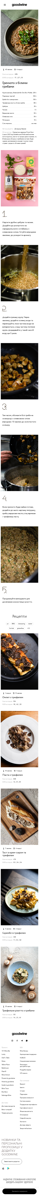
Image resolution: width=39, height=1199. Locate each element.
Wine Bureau (24, 1051)
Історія (22, 1091)
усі (7, 624)
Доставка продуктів (8, 1106)
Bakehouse (5, 1068)
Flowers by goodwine (8, 1078)
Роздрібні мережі (25, 1070)
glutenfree (20, 628)
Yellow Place (6, 1065)
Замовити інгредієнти (19, 1191)
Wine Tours (5, 1089)
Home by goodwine (8, 1082)
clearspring (21, 624)
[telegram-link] (22, 1040)
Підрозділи (23, 1094)
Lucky (3, 1054)
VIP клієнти (23, 1073)
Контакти (23, 1122)
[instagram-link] (12, 1040)
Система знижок (25, 1101)
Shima (3, 1061)
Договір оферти (25, 1125)
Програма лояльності (27, 1098)
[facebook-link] (17, 1040)
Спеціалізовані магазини (28, 1061)
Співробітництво (25, 1118)
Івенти (22, 1088)
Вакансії (22, 1084)
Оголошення (24, 1115)
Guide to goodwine (8, 1085)
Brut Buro (5, 1092)
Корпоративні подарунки (28, 1054)
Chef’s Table (5, 1058)
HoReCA (22, 1058)
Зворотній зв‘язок (26, 1129)
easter (30, 624)
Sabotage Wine (6, 1095)
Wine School (6, 1075)
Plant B (4, 1071)
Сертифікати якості (26, 1108)
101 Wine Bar (6, 1051)
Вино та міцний (7, 1110)
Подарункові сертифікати (28, 1105)
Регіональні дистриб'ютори (25, 1065)
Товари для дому (7, 1113)
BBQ (13, 624)
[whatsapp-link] (26, 1040)
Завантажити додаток (12, 1161)
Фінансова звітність (26, 1111)
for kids (11, 628)
